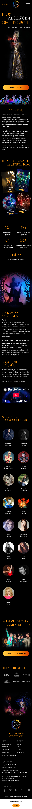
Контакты (20, 752)
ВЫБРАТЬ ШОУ (16, 87)
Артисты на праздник (9, 755)
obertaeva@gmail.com (9, 767)
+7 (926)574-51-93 (9, 764)
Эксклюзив (5, 752)
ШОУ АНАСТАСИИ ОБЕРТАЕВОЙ (6, 3)
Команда (20, 747)
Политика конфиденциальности (16, 796)
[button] (8, 438)
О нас (19, 744)
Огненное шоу (6, 744)
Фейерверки (5, 749)
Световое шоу (6, 747)
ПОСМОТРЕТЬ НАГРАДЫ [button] (16, 653)
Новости (20, 749)
